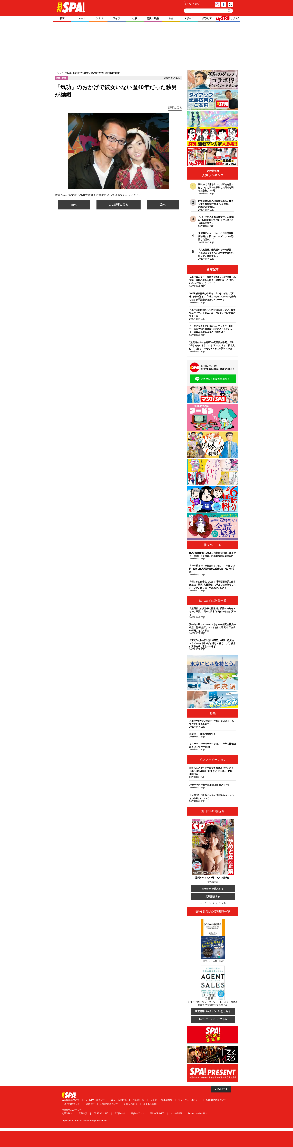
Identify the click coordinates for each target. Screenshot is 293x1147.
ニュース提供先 (119, 1100)
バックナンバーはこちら (213, 903)
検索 (229, 10)
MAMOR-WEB (157, 1113)
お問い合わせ (131, 1104)
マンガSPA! (176, 1113)
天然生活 (83, 1113)
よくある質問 (150, 1104)
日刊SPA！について (95, 1100)
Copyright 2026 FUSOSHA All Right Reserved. (84, 1120)
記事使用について (110, 1104)
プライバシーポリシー (189, 1100)
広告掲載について (71, 1100)
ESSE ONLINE (101, 1113)
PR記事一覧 (138, 1100)
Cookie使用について (216, 1100)
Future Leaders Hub (197, 1113)
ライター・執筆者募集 (161, 1100)
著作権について (72, 1104)
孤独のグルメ (138, 1113)
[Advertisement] (146, 46)
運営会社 (90, 1104)
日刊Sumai (120, 1113)
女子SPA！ (67, 1113)
